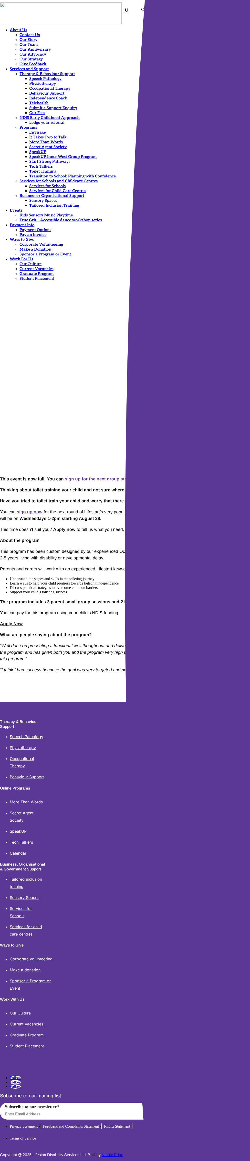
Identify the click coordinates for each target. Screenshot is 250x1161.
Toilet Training (42, 171)
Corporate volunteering (31, 958)
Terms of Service (23, 1138)
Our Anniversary (35, 49)
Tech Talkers (41, 166)
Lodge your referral (46, 122)
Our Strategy (31, 59)
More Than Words (46, 142)
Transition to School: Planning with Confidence (72, 176)
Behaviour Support (46, 93)
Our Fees (37, 113)
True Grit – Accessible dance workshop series (61, 220)
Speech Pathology (45, 79)
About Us (18, 30)
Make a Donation (35, 249)
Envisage (37, 132)
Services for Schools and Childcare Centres (59, 181)
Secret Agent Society (48, 147)
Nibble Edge (112, 1155)
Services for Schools (47, 186)
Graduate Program (37, 274)
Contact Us (30, 35)
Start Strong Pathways (49, 161)
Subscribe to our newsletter (32, 1106)
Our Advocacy (33, 54)
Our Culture (31, 264)
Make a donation (25, 969)
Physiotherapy (42, 83)
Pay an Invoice (33, 235)
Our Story (28, 40)
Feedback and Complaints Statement (71, 1126)
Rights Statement (117, 1126)
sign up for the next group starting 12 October (113, 479)
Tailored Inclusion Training (54, 205)
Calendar (18, 853)
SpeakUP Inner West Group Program (63, 157)
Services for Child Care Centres (57, 191)
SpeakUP (37, 152)
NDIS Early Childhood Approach (50, 118)
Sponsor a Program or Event (45, 254)
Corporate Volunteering (41, 244)
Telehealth (39, 103)
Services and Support (29, 69)
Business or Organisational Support (52, 196)
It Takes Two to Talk (48, 137)
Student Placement (37, 278)
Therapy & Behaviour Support (47, 74)
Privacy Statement (24, 1126)
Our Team (29, 44)
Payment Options (35, 230)
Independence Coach (48, 98)
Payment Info (22, 225)
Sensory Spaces (43, 200)
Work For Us (21, 259)
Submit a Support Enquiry (53, 108)
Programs (28, 127)
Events (16, 210)
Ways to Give (22, 239)
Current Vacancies (36, 269)
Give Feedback (33, 64)
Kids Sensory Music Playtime (46, 215)
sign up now (29, 511)
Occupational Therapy (49, 88)
